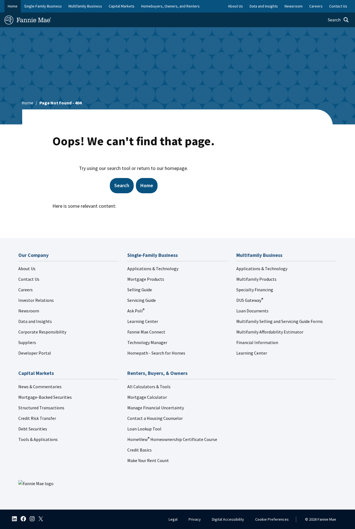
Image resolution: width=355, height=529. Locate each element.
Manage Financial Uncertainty (155, 407)
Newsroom (28, 311)
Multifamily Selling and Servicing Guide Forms (279, 321)
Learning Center (142, 321)
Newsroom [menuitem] (294, 6)
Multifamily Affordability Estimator (269, 332)
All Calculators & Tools (149, 386)
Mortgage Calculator (147, 397)
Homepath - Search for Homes (156, 353)
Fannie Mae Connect (146, 332)
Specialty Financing (254, 289)
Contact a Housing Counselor (155, 418)
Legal (173, 519)
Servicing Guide (141, 300)
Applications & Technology (152, 268)
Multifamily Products (256, 279)
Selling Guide (139, 289)
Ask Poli (135, 311)
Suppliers (27, 342)
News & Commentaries (40, 386)
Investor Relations (36, 300)
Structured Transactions (41, 407)
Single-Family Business (43, 6)
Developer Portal (34, 353)
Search (121, 185)
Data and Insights (35, 321)
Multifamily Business (85, 6)
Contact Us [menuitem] (338, 6)
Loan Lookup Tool (144, 429)
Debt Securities (32, 429)
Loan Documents (252, 311)
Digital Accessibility (228, 519)
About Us (27, 268)
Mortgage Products (145, 279)
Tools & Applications (38, 439)
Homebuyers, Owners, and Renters (170, 6)
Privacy (195, 519)
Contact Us (28, 279)
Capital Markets (122, 6)
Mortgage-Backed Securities (45, 397)
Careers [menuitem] (316, 6)
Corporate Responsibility (42, 332)
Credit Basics (139, 450)
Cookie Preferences (272, 519)
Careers (25, 289)
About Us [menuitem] (235, 6)
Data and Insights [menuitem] (264, 6)
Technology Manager (147, 342)
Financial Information (257, 342)
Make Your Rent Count (148, 460)
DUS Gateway (249, 300)
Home (12, 6)
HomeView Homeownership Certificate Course (172, 439)
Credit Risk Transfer (37, 418)
